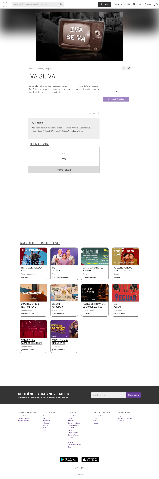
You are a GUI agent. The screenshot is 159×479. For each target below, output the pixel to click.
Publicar (104, 4)
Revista (148, 4)
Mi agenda (137, 4)
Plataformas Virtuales (75, 444)
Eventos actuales (23, 418)
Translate (93, 113)
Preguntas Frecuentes (125, 416)
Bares (70, 418)
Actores (95, 420)
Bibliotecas (71, 420)
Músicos (95, 423)
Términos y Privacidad (125, 418)
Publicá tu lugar (73, 416)
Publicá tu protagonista (100, 416)
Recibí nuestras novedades (43, 394)
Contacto (121, 420)
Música (45, 425)
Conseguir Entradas (116, 99)
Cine (44, 418)
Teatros (70, 442)
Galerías (70, 437)
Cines (70, 430)
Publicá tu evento (24, 416)
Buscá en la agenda (122, 4)
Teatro (45, 428)
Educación (46, 420)
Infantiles (46, 423)
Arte (44, 416)
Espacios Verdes (73, 435)
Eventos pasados (23, 420)
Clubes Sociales (73, 432)
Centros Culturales (74, 425)
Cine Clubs (71, 428)
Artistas (95, 418)
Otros (45, 430)
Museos (70, 440)
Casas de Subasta (74, 423)
